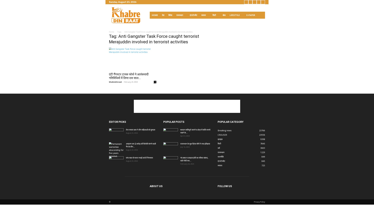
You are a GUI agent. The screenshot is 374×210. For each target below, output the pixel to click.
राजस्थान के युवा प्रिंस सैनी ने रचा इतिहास (195, 144)
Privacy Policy (259, 202)
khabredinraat (115, 82)
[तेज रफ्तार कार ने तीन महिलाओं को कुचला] (116, 133)
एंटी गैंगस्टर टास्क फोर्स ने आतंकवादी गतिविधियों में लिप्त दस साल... (129, 76)
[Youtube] (263, 2)
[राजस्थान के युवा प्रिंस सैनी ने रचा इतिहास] (170, 147)
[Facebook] (246, 2)
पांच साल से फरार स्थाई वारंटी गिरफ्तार (139, 158)
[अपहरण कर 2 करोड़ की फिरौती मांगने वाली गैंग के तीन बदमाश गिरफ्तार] (116, 150)
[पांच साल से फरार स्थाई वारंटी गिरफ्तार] (116, 161)
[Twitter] (254, 2)
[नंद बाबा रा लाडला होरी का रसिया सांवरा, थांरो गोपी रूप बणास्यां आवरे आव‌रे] (170, 161)
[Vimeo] (259, 2)
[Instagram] (250, 2)
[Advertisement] (187, 106)
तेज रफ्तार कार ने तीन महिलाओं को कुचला (140, 130)
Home (111, 32)
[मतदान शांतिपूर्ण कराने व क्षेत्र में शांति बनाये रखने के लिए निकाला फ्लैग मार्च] (170, 133)
